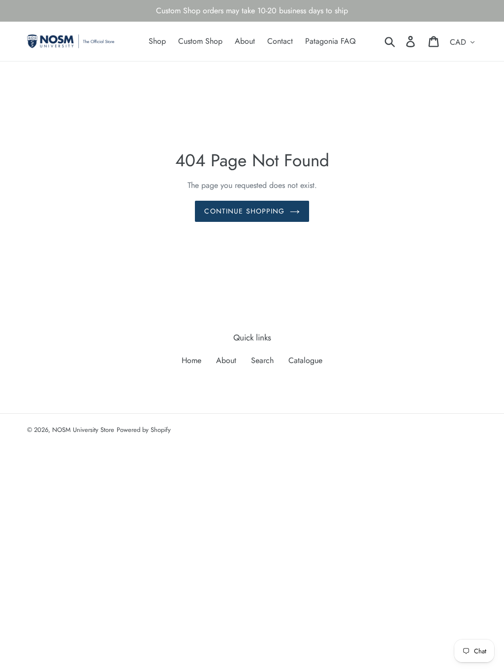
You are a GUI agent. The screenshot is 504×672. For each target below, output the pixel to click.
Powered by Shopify (144, 429)
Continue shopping (244, 211)
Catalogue (305, 360)
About (226, 360)
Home (191, 360)
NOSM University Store (83, 429)
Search (262, 360)
